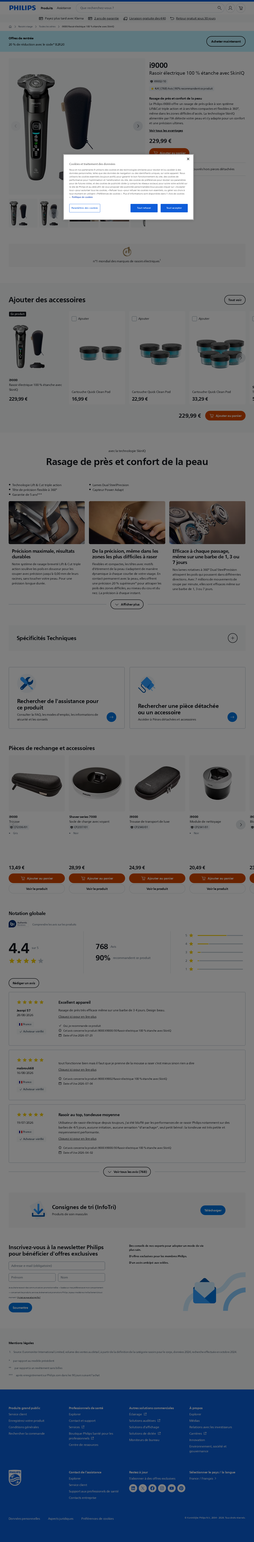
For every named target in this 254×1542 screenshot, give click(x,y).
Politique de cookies (82, 197)
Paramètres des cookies (84, 208)
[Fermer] (188, 159)
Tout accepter (174, 208)
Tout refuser (144, 208)
